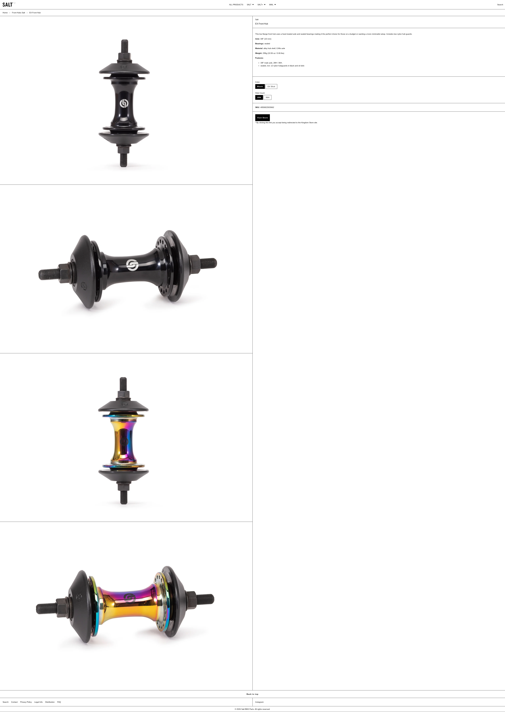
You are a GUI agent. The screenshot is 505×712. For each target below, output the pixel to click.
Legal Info (38, 702)
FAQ (59, 702)
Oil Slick (271, 86)
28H (259, 97)
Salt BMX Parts (247, 709)
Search (500, 5)
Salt (256, 19)
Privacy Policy (26, 702)
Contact (14, 702)
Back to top (252, 694)
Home (5, 13)
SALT (249, 5)
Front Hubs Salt (18, 13)
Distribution (50, 702)
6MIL (271, 5)
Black (260, 86)
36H (267, 97)
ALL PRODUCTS (236, 5)
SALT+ (260, 5)
